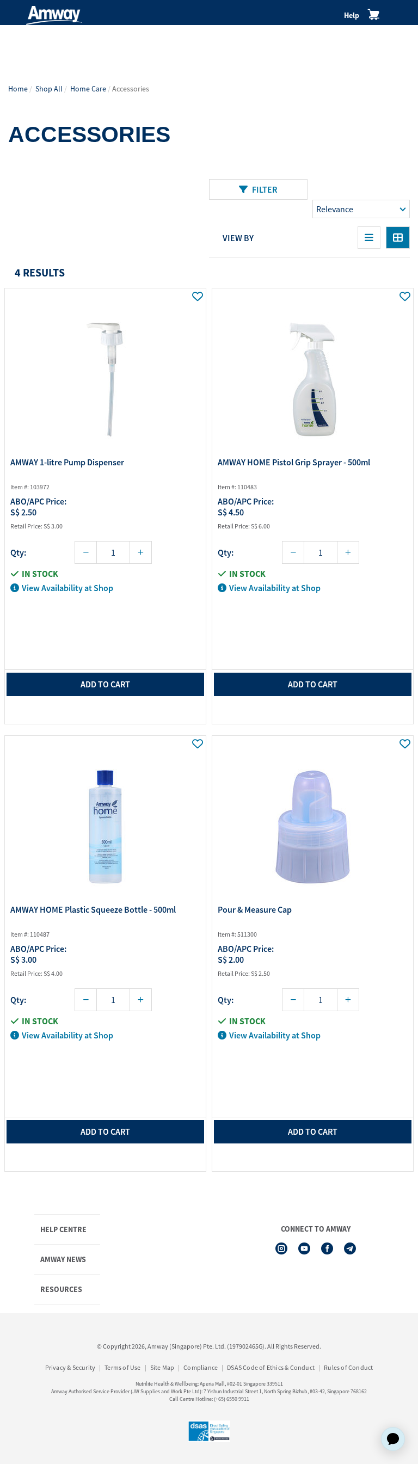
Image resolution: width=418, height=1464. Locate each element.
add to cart (105, 684)
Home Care (88, 89)
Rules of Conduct (348, 1367)
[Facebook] (327, 1248)
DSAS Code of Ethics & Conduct (271, 1367)
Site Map (162, 1367)
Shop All (49, 89)
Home (18, 89)
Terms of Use (122, 1367)
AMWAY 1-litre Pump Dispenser (67, 462)
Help (351, 15)
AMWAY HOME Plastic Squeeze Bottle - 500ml (93, 909)
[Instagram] (281, 1248)
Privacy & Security (70, 1367)
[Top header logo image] (54, 15)
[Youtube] (304, 1248)
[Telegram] (350, 1248)
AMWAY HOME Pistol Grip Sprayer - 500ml (294, 462)
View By (238, 237)
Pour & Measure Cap (255, 909)
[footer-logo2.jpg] (209, 1431)
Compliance (200, 1367)
